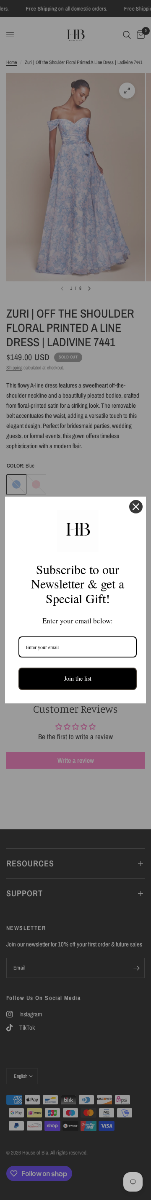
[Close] (136, 507)
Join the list (77, 678)
